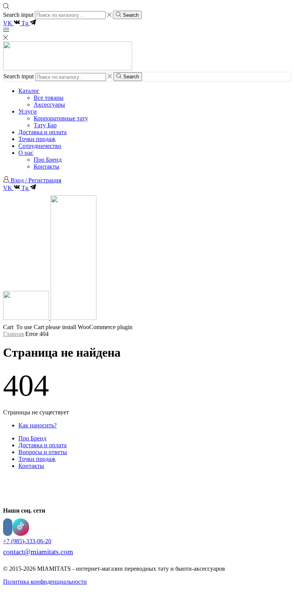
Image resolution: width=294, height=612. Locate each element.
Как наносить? (37, 425)
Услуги (27, 111)
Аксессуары (49, 104)
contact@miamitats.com (38, 552)
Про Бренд (48, 159)
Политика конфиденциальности (45, 581)
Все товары (49, 97)
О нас (25, 152)
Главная (13, 334)
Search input (18, 14)
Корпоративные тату (61, 118)
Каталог (28, 91)
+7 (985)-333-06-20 (27, 541)
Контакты (46, 166)
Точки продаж (37, 139)
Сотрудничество (39, 146)
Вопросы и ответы (42, 452)
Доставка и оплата (42, 132)
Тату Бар (45, 125)
